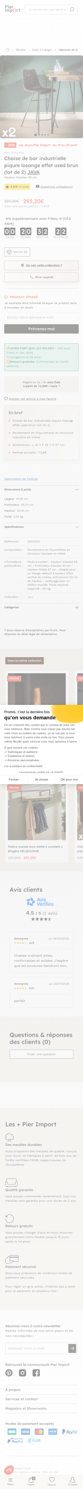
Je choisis (41, 779)
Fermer (14, 779)
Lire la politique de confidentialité (23, 766)
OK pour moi (69, 779)
